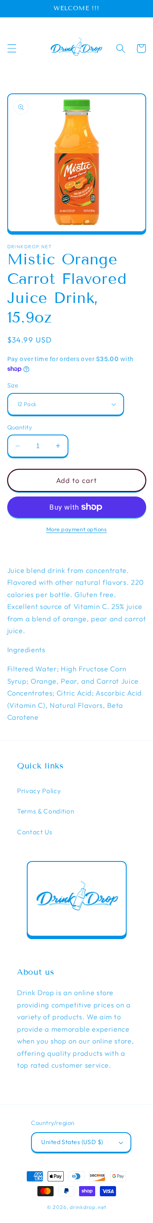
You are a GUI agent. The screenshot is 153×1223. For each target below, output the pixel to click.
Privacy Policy (39, 791)
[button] (11, 48)
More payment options (76, 529)
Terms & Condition (45, 811)
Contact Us (35, 832)
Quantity (19, 427)
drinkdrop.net (88, 1207)
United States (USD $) (72, 1142)
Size (13, 385)
